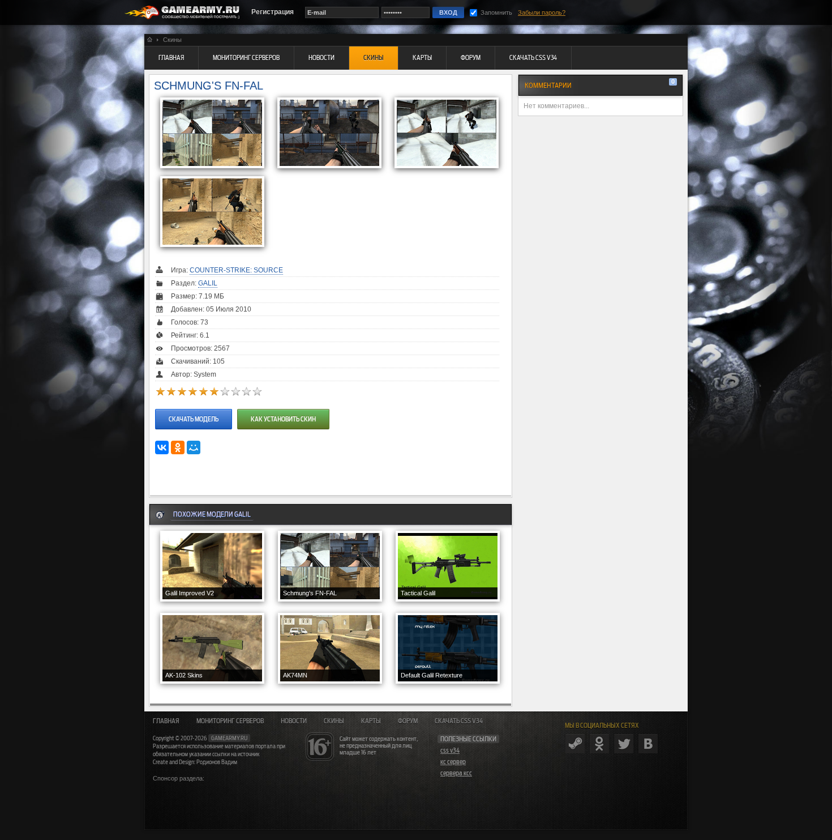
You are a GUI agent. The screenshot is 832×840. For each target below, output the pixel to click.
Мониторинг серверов (230, 721)
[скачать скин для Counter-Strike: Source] (193, 408)
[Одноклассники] (178, 447)
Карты (371, 721)
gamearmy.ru (229, 738)
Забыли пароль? (541, 12)
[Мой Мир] (193, 447)
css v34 (450, 750)
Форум (408, 721)
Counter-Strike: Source (236, 270)
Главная (166, 721)
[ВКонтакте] (162, 447)
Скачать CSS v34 (459, 721)
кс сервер (453, 762)
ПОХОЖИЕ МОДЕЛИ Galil (212, 514)
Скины (334, 721)
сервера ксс (456, 773)
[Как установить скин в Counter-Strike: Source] (281, 408)
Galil (207, 283)
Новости (294, 721)
